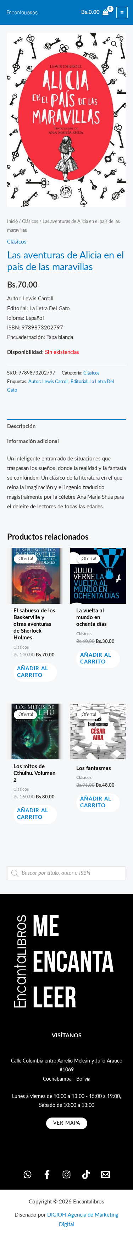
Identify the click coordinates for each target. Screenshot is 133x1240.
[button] (114, 44)
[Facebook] (47, 1174)
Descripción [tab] (21, 426)
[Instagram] (66, 1174)
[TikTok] (86, 1174)
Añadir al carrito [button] (32, 672)
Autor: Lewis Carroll (48, 381)
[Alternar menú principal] (122, 12)
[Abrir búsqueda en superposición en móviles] (66, 873)
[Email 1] (105, 1174)
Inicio (12, 221)
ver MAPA (66, 1123)
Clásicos (30, 221)
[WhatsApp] (27, 1174)
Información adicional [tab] (33, 441)
